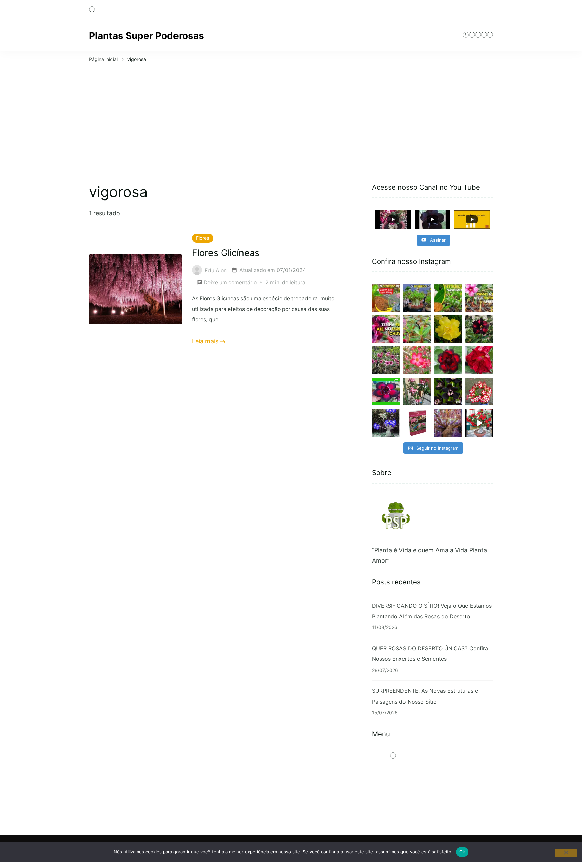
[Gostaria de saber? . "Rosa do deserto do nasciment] (479, 298)
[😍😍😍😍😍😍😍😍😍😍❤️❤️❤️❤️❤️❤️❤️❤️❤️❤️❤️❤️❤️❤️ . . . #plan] (386, 423)
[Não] (566, 853)
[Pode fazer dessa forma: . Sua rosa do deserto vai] (448, 298)
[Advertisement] (291, 115)
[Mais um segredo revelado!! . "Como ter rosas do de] (417, 298)
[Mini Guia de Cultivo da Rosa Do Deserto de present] (417, 423)
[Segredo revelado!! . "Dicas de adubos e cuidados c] (386, 298)
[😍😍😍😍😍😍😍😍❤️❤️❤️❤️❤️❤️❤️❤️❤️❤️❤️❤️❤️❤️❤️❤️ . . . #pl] (479, 392)
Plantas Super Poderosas (146, 35)
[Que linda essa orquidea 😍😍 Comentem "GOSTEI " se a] (448, 392)
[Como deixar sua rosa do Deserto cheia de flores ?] (417, 360)
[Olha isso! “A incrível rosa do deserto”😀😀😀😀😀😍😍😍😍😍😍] (417, 329)
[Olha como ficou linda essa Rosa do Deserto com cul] (417, 392)
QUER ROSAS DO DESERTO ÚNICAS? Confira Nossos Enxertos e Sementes (430, 654)
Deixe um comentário (230, 283)
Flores (202, 238)
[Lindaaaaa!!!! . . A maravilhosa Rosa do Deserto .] (479, 423)
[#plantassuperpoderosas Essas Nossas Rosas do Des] (386, 392)
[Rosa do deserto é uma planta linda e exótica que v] (479, 329)
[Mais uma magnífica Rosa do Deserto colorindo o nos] (479, 360)
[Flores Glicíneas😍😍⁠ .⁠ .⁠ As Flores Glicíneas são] (448, 423)
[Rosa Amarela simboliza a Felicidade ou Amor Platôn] (448, 329)
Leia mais (205, 341)
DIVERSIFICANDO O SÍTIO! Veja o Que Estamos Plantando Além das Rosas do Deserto (432, 611)
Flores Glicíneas (225, 252)
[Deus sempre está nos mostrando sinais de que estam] (386, 360)
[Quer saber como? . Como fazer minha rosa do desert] (386, 329)
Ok (462, 851)
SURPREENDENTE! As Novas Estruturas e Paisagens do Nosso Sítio (425, 696)
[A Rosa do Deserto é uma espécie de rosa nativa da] (448, 360)
